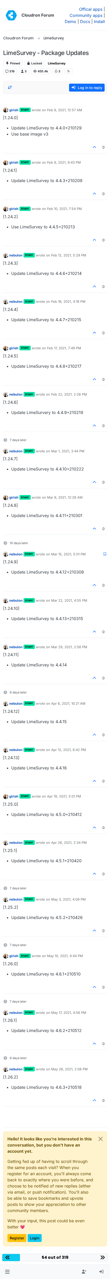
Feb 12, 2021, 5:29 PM (68, 255)
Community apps (86, 15)
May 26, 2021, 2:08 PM (69, 1069)
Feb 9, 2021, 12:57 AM (64, 110)
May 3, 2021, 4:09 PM (68, 899)
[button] (7, 1272)
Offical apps (90, 9)
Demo (70, 21)
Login (34, 1238)
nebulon (16, 255)
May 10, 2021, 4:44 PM (65, 956)
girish (13, 110)
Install (99, 21)
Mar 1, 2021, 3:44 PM (67, 451)
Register (17, 1238)
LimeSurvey (56, 63)
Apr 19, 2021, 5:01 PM (64, 796)
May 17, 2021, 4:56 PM (68, 1013)
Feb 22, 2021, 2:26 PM (69, 394)
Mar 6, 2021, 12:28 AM (65, 497)
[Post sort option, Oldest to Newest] (10, 87)
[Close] (100, 1139)
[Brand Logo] (11, 15)
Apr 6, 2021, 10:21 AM (68, 703)
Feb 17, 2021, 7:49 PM (64, 348)
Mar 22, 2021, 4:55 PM (69, 600)
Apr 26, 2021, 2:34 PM (69, 842)
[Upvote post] (94, 147)
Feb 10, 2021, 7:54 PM (64, 209)
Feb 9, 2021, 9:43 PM (64, 162)
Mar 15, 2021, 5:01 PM (68, 554)
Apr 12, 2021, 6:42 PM (68, 750)
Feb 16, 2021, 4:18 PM (68, 301)
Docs (85, 21)
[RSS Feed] (68, 71)
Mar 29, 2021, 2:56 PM (69, 647)
